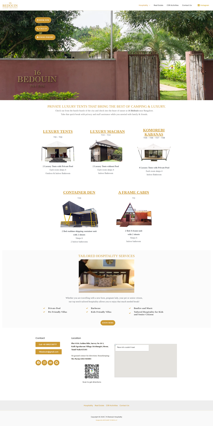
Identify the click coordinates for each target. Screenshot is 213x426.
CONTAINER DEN (79, 192)
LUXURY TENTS (58, 131)
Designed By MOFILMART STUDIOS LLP (106, 420)
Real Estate (158, 5)
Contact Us (187, 5)
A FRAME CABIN (133, 192)
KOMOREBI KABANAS (154, 132)
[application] (149, 5)
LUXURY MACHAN (107, 131)
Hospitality (143, 5)
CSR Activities (173, 5)
